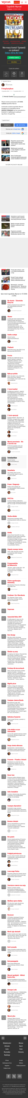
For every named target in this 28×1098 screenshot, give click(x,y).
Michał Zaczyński (14, 723)
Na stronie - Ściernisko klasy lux (15, 301)
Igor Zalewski (14, 409)
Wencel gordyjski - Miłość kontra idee (16, 976)
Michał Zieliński (14, 589)
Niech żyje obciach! (13, 932)
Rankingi (7, 1055)
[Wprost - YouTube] (19, 1076)
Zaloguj (14, 62)
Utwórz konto (14, 57)
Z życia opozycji (12, 415)
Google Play (11, 114)
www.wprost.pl (13, 1094)
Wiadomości (7, 1043)
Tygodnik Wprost (14, 6)
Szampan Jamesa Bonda (15, 700)
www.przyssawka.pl (19, 96)
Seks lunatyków (12, 792)
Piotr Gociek (13, 941)
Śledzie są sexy (12, 652)
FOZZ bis (10, 498)
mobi (22, 76)
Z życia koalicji (12, 389)
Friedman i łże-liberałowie (16, 595)
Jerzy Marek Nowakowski (16, 310)
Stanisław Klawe (14, 1010)
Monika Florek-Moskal (15, 800)
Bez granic (10, 837)
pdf (6, 76)
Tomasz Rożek (14, 830)
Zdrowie (7, 1046)
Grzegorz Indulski (14, 506)
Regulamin (7, 1065)
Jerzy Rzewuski (14, 955)
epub (14, 76)
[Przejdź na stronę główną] (0, 2)
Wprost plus (11, 1016)
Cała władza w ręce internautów (13, 730)
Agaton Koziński (14, 753)
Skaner (9, 317)
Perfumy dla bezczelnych (15, 668)
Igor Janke (13, 492)
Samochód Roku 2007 (14, 617)
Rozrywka (7, 1052)
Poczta (9, 355)
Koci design (11, 635)
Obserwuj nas (13, 129)
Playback (10, 347)
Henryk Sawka (14, 341)
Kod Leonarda (12, 947)
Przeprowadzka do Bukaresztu (12, 564)
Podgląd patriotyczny (14, 853)
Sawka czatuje (12, 335)
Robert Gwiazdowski (15, 603)
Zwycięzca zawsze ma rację (16, 885)
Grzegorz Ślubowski (15, 879)
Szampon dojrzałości (14, 806)
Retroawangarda (12, 961)
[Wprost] (1, 81)
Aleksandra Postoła (15, 815)
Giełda (9, 533)
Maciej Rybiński (14, 383)
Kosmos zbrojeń (12, 821)
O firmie (7, 1060)
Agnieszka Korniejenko (15, 895)
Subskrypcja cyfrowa (17, 43)
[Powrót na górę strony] (25, 1038)
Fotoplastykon (12, 458)
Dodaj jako (13, 133)
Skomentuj (7, 125)
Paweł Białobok (14, 865)
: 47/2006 (14, 9)
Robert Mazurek (14, 405)
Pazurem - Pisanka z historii (16, 760)
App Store (4, 114)
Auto (7, 1049)
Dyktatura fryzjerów (13, 717)
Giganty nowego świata (15, 549)
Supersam (10, 609)
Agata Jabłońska (14, 861)
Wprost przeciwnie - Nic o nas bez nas (15, 442)
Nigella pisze (11, 683)
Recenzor (10, 915)
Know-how (10, 775)
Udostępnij (22, 125)
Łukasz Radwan (14, 969)
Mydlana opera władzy (14, 901)
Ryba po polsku (12, 374)
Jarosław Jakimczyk (15, 510)
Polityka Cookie (7, 1068)
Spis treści (6, 41)
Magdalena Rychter (15, 739)
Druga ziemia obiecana (14, 745)
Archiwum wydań (15, 41)
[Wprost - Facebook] (8, 1076)
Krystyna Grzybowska (15, 451)
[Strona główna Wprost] (5, 2)
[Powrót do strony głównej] (2, 1038)
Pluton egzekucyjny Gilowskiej (14, 582)
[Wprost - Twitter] (14, 1076)
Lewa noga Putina (13, 871)
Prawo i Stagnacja (13, 484)
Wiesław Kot (13, 769)
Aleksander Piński (14, 574)
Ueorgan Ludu (12, 990)
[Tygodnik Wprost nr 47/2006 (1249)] (14, 25)
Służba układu (12, 516)
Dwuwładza (11, 470)
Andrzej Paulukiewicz (15, 1006)
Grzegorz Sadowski (15, 909)
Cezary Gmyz (14, 478)
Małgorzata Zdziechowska (16, 557)
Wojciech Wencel (14, 983)
